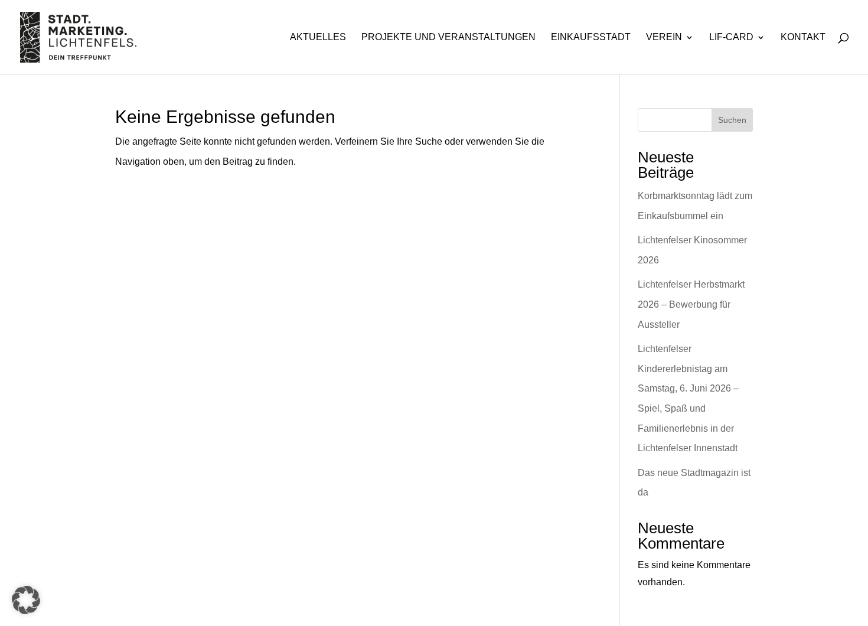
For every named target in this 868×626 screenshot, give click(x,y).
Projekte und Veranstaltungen (448, 37)
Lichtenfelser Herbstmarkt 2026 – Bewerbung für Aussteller (691, 304)
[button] (26, 600)
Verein (664, 37)
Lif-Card (731, 37)
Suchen (732, 120)
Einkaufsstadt (591, 37)
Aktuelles (318, 37)
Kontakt (803, 37)
